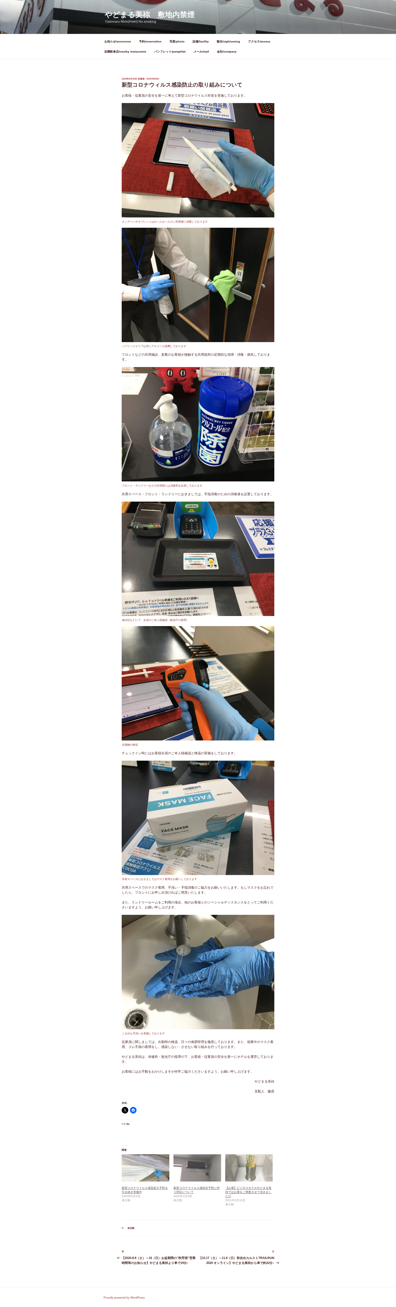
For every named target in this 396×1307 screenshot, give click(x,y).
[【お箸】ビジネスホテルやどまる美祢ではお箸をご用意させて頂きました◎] (249, 1167)
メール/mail (201, 51)
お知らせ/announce (117, 41)
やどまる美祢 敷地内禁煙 (150, 14)
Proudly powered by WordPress (124, 1297)
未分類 (130, 1228)
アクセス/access (259, 41)
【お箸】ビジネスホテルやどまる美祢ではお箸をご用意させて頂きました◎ (248, 1192)
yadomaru (152, 78)
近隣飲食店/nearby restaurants (125, 51)
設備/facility (201, 41)
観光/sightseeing (228, 41)
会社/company (227, 51)
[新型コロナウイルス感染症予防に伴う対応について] (197, 1167)
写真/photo (177, 41)
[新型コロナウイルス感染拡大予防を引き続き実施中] (145, 1167)
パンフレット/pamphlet (170, 51)
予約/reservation (150, 41)
